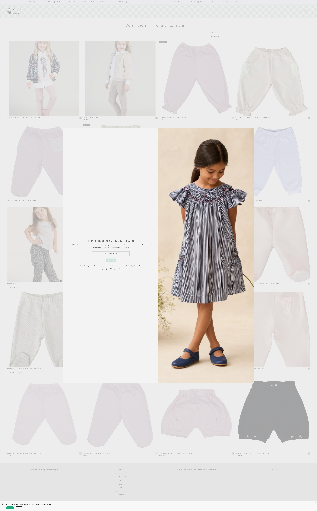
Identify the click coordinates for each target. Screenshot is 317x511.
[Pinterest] (111, 269)
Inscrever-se (111, 260)
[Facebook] (102, 269)
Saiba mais (49, 504)
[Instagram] (107, 269)
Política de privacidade (108, 266)
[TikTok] (120, 269)
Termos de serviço (123, 266)
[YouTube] (115, 269)
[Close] (250, 131)
